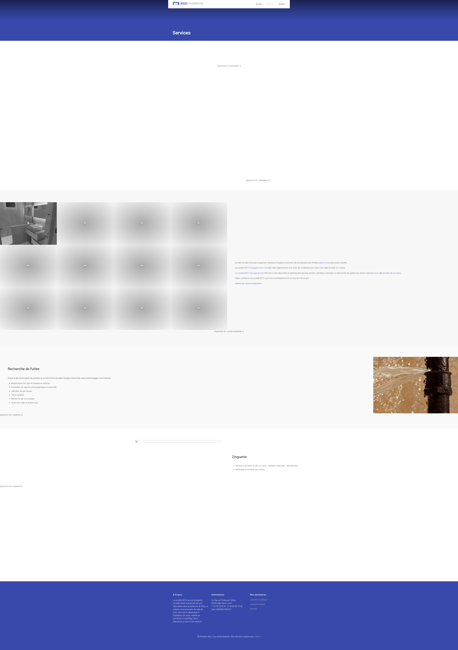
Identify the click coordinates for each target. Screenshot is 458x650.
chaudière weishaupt (258, 600)
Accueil (259, 4)
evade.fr (257, 636)
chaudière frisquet (257, 604)
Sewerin (253, 609)
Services (270, 4)
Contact (281, 4)
